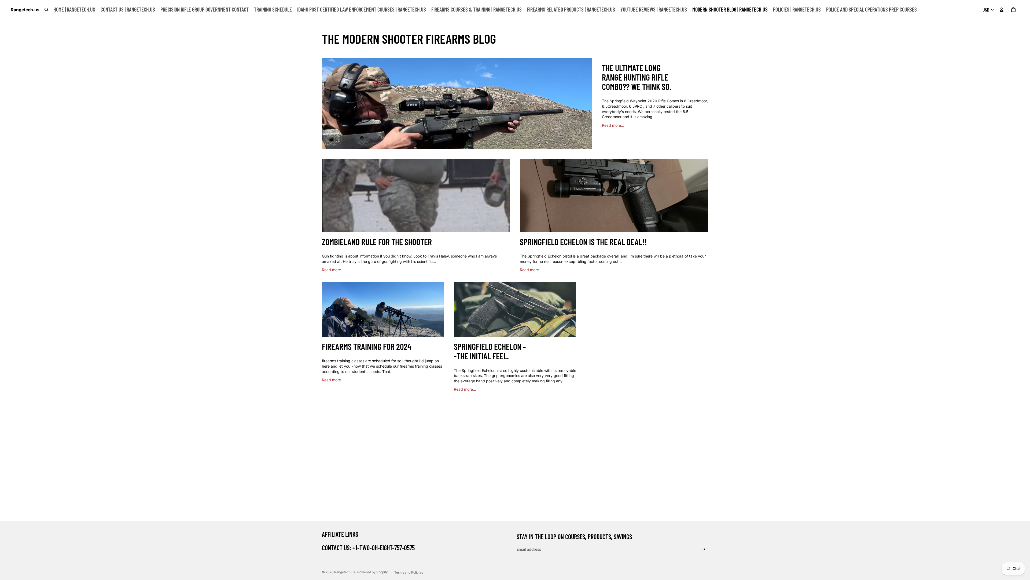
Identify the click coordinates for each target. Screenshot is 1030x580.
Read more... (613, 125)
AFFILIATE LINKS (340, 534)
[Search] (46, 10)
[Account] (1001, 10)
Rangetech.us (345, 572)
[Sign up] (703, 549)
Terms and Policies (408, 572)
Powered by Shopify (372, 572)
